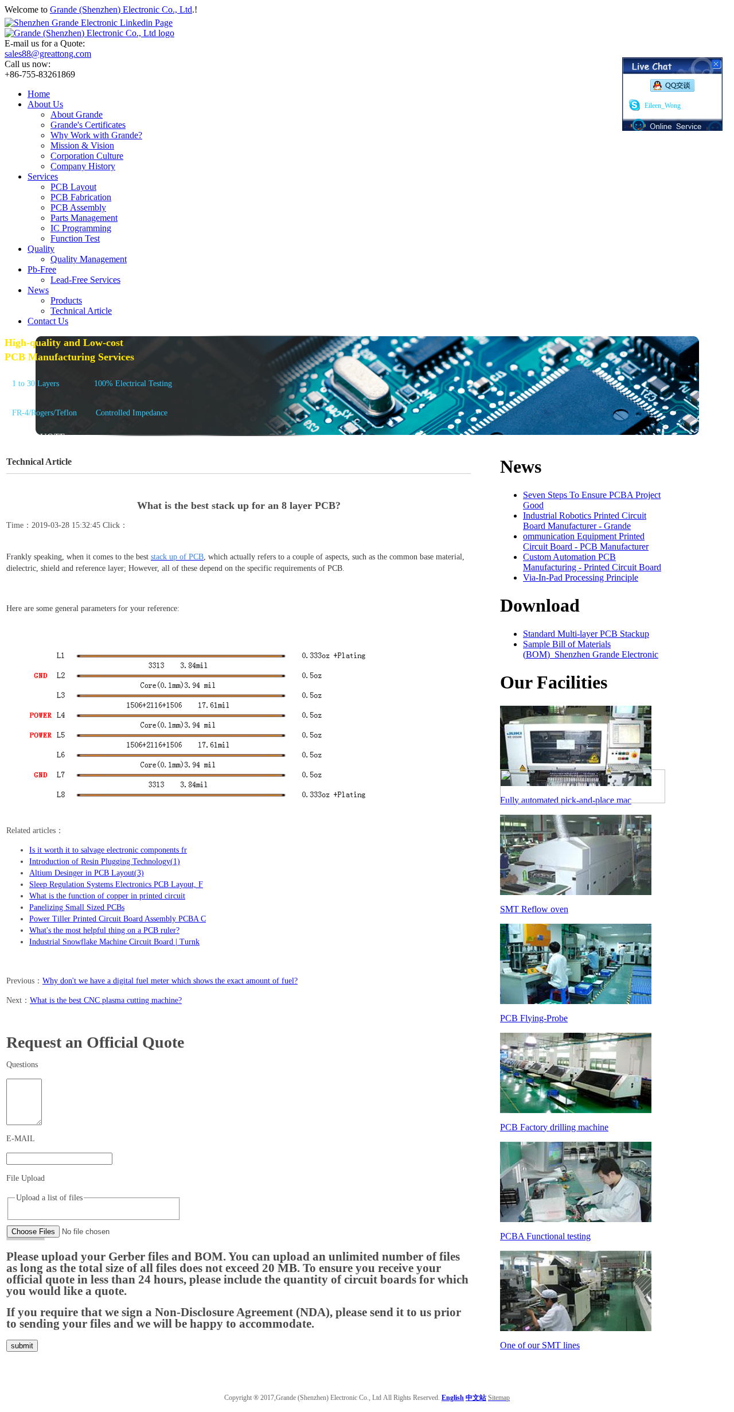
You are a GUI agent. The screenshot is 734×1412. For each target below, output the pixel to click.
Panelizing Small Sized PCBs (76, 907)
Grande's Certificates (88, 125)
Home (39, 94)
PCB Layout (73, 187)
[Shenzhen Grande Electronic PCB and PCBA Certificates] (582, 800)
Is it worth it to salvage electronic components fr (108, 850)
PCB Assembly (78, 207)
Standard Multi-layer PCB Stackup (586, 634)
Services (43, 176)
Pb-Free (42, 269)
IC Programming (80, 228)
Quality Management (88, 259)
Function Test (75, 238)
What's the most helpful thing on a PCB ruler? (104, 930)
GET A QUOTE (35, 437)
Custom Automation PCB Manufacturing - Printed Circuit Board (592, 562)
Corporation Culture (86, 156)
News (38, 290)
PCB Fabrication (80, 197)
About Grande (76, 114)
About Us (45, 104)
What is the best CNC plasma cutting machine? (106, 1000)
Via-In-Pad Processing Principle (580, 577)
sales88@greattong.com (48, 54)
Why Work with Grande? (96, 135)
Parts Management (84, 218)
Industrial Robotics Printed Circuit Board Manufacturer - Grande (584, 521)
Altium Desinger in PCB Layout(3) (86, 873)
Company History (82, 166)
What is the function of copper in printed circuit (107, 896)
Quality (41, 249)
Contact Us (48, 321)
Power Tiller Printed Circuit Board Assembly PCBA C (117, 919)
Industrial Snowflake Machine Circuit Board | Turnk (114, 942)
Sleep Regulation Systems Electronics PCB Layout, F (116, 884)
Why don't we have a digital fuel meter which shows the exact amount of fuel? (170, 981)
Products (66, 300)
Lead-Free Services (85, 280)
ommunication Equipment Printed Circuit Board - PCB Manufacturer (586, 541)
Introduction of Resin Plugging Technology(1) (104, 861)
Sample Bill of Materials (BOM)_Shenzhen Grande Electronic (590, 649)
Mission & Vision (82, 145)
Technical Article (81, 311)
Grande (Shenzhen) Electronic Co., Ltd (121, 9)
